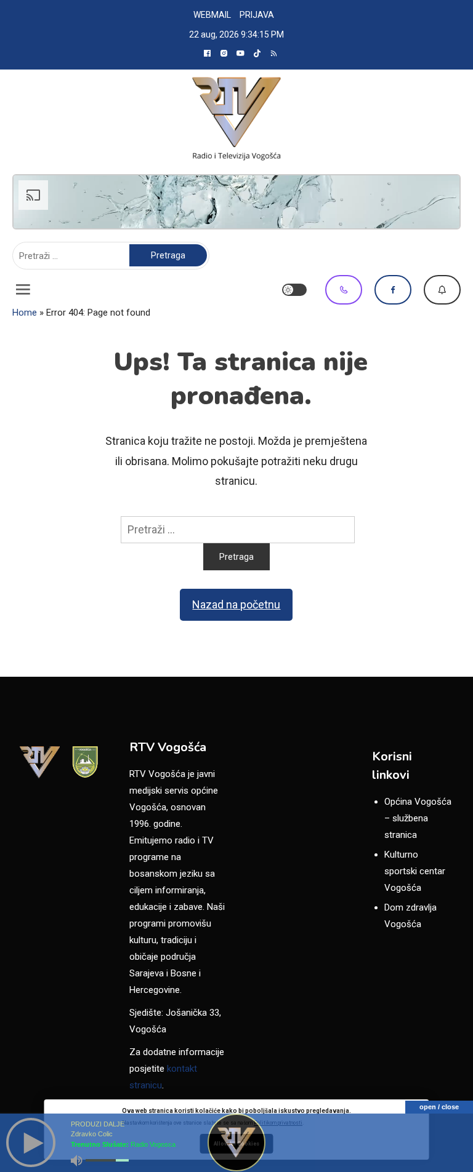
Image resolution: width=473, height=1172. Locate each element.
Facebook (392, 290)
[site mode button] (294, 290)
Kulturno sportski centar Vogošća (414, 871)
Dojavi (442, 290)
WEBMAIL (212, 15)
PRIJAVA (257, 15)
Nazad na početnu (236, 604)
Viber (343, 290)
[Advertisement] (236, 201)
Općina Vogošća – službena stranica (417, 818)
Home (24, 312)
